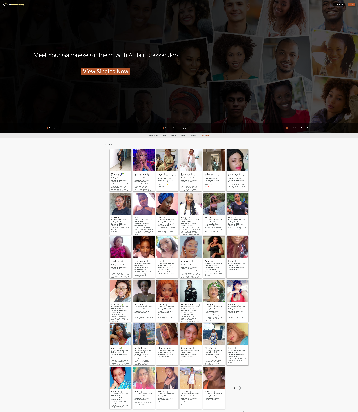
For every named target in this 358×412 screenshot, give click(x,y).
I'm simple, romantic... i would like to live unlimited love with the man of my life (167, 231)
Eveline (161, 391)
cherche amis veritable (141, 315)
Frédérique (139, 261)
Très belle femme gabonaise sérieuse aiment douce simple (119, 230)
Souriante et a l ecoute (164, 271)
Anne (207, 261)
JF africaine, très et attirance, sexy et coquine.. (143, 227)
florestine (139, 304)
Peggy (184, 217)
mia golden (140, 174)
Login (352, 5)
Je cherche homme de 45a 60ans (237, 358)
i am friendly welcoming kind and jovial (236, 187)
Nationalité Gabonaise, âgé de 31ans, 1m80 (143, 271)
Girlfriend (173, 136)
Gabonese (183, 136)
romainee (233, 174)
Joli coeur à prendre (187, 314)
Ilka (159, 261)
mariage (136, 358)
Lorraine (185, 174)
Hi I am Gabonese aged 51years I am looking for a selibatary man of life (214, 318)
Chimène (209, 348)
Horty (231, 348)
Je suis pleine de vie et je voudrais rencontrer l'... (167, 228)
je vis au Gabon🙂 (163, 184)
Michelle (138, 348)
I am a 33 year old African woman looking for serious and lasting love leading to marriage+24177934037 (120, 406)
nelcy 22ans (208, 184)
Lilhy (160, 217)
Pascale (115, 304)
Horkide (232, 304)
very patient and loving (234, 230)
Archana (115, 391)
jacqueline (186, 348)
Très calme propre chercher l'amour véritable (214, 228)
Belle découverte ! (116, 358)
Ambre (114, 348)
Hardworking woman (117, 314)
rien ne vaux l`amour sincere (236, 184)
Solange (209, 304)
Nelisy (208, 217)
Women (164, 136)
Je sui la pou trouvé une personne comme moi (237, 315)
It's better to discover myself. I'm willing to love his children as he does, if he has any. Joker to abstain (143, 232)
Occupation (193, 136)
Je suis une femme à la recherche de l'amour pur (214, 271)
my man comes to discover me (190, 184)
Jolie (159, 402)
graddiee (115, 261)
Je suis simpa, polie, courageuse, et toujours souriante (141, 275)
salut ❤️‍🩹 (207, 186)
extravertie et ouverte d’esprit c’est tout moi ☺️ (143, 184)
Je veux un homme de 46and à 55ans (214, 358)
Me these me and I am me (235, 317)
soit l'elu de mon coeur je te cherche (120, 271)
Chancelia (163, 348)
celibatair (184, 358)
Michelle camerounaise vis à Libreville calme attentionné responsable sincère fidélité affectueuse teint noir (142, 362)
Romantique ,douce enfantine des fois (190, 271)
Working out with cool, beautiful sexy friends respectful (214, 230)
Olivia (231, 261)
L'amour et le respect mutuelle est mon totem (120, 401)
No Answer (161, 186)
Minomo (115, 174)
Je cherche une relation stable (119, 184)
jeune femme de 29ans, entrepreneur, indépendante (190, 227)
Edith (137, 217)
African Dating (153, 136)
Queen (161, 304)
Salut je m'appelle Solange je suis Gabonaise (214, 315)
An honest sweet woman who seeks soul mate (143, 403)
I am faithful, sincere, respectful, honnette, (143, 317)
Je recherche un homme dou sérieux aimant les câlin (120, 228)
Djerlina (115, 217)
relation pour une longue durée (237, 228)
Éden (230, 217)
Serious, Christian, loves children (235, 361)
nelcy (207, 174)
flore (160, 174)
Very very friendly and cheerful (166, 273)
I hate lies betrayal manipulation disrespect (214, 274)
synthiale (185, 261)
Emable (160, 404)
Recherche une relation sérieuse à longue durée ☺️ (167, 315)
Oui (182, 404)
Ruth (136, 391)
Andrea (185, 391)
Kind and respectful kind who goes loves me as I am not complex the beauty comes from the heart (213, 362)
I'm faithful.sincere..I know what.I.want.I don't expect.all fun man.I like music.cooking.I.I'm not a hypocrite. (120, 319)
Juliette (208, 391)
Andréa (183, 402)
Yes (182, 360)
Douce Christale (189, 304)
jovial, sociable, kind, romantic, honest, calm (167, 317)
